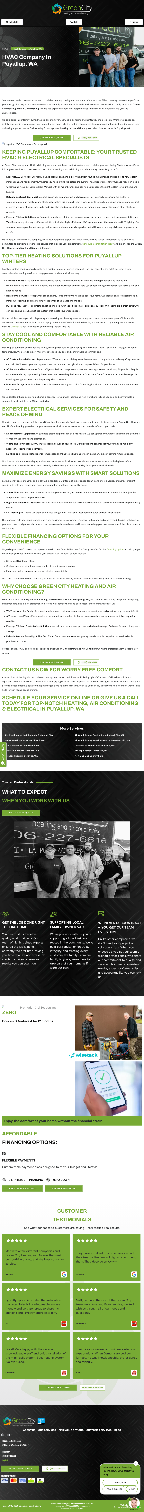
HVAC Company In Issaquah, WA (22, 751)
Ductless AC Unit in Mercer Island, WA (95, 745)
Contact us (16, 326)
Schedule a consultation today (98, 243)
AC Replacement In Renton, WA (91, 751)
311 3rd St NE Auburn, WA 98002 (15, 1445)
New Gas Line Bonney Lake (89, 756)
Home (5, 48)
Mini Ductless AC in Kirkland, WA (22, 745)
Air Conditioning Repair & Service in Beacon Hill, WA (102, 740)
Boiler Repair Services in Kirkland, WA (25, 740)
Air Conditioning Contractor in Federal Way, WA (99, 735)
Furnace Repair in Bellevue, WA (21, 756)
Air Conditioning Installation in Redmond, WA (29, 735)
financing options (116, 549)
